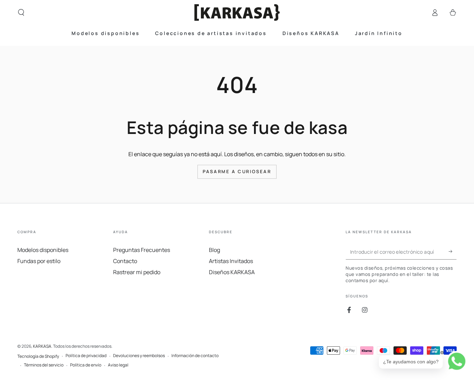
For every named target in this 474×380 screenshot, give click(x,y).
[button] (21, 12)
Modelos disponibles (42, 250)
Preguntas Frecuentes (141, 250)
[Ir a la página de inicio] (237, 12)
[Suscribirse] (453, 251)
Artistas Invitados (231, 261)
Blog (214, 250)
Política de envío (85, 365)
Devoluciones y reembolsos (139, 355)
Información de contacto (195, 355)
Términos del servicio (44, 365)
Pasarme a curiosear (237, 171)
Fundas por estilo (38, 261)
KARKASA (42, 346)
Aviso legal (118, 365)
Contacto (125, 261)
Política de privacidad (86, 355)
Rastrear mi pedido (136, 272)
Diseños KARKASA (232, 272)
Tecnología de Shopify (38, 356)
